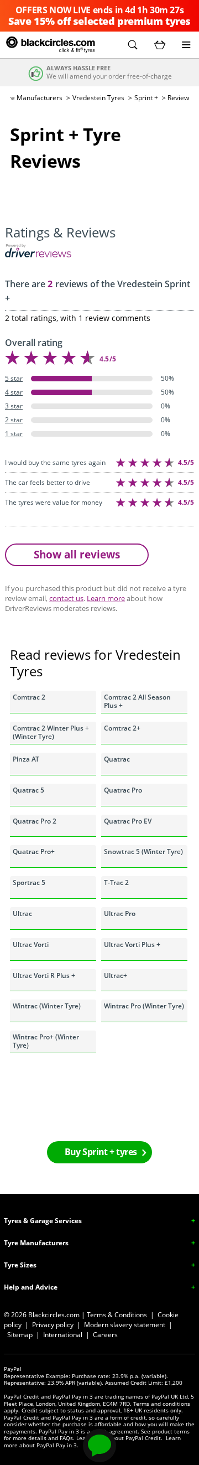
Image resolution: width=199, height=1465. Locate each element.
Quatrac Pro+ (34, 851)
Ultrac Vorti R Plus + (44, 975)
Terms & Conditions (117, 1314)
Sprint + (146, 97)
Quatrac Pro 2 (34, 821)
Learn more (106, 598)
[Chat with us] (99, 1445)
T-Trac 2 (116, 882)
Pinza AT (26, 759)
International (62, 1334)
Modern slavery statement (124, 1324)
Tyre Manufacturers (36, 1242)
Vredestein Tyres (98, 97)
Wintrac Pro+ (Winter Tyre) (46, 1040)
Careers (105, 1334)
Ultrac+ (115, 975)
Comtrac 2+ (122, 728)
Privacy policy (53, 1324)
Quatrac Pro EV (127, 821)
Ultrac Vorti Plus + (132, 944)
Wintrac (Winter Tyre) (47, 1006)
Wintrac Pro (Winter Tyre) (144, 1006)
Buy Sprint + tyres (101, 1152)
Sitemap (20, 1334)
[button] (132, 45)
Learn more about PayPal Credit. (119, 1438)
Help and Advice (30, 1287)
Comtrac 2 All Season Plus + (137, 701)
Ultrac (22, 913)
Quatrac (117, 759)
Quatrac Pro (123, 790)
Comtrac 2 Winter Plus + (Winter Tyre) (51, 732)
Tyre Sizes (20, 1265)
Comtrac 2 (29, 697)
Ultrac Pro (119, 913)
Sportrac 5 (29, 882)
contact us (66, 598)
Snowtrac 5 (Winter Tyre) (143, 851)
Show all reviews (77, 554)
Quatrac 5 (28, 790)
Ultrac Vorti (31, 944)
